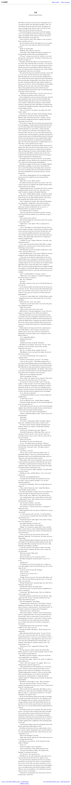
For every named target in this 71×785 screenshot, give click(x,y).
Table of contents (65, 2)
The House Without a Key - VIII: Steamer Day (56, 781)
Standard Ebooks (4, 2)
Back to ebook (55, 2)
